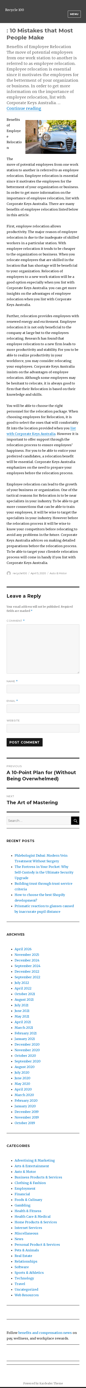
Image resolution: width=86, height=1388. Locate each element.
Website (13, 720)
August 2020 (25, 1067)
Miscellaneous (26, 1233)
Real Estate (23, 1256)
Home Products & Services (36, 1222)
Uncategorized (26, 1289)
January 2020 (25, 1106)
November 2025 (27, 955)
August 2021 (24, 1000)
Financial (22, 1194)
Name (12, 681)
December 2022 (27, 971)
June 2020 (22, 1078)
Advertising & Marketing (35, 1160)
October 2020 (25, 1056)
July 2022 (22, 983)
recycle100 (20, 573)
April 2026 (23, 949)
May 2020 (22, 1084)
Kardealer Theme (51, 1383)
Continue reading (24, 108)
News (19, 1239)
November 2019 (27, 1117)
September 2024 (27, 966)
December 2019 (27, 1112)
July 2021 (21, 1005)
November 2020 (27, 1050)
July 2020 (22, 1072)
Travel (20, 1284)
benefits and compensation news (45, 1333)
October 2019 (25, 1123)
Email (12, 701)
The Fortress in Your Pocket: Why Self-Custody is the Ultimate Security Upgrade (44, 872)
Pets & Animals (27, 1250)
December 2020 (27, 1044)
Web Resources (27, 1295)
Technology (24, 1278)
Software (22, 1267)
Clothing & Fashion (30, 1183)
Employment (25, 1188)
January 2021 (25, 1039)
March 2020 (24, 1095)
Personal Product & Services (37, 1245)
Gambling (22, 1205)
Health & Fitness (28, 1211)
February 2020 (26, 1100)
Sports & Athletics (29, 1273)
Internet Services (28, 1228)
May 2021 (22, 1016)
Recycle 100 (14, 10)
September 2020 (28, 1061)
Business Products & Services (38, 1177)
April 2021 (23, 1022)
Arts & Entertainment (32, 1166)
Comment (16, 620)
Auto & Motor (58, 573)
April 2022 (23, 988)
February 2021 (26, 1033)
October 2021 (25, 994)
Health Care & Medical (33, 1216)
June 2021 (22, 1011)
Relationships (26, 1261)
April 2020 (23, 1089)
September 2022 (27, 977)
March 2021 (24, 1028)
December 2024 (27, 960)
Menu (74, 14)
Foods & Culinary (28, 1200)
